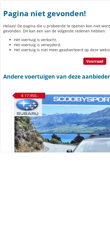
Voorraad (94, 61)
